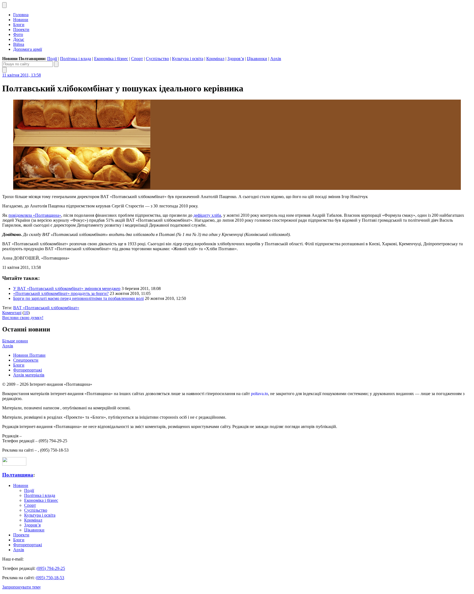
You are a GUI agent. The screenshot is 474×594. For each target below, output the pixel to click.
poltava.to (259, 393)
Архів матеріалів (28, 375)
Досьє (18, 39)
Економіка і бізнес (111, 58)
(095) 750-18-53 (50, 577)
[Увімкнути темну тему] (4, 5)
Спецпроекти (25, 360)
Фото (18, 34)
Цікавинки (257, 58)
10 (26, 312)
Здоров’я (235, 58)
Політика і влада (75, 58)
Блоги (18, 24)
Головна (21, 14)
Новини (20, 19)
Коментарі (11, 312)
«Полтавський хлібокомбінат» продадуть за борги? (61, 293)
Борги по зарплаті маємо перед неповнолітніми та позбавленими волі (78, 298)
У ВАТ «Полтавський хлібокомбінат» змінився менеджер (66, 288)
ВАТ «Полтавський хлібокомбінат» (46, 307)
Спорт (137, 58)
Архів (275, 58)
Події (52, 58)
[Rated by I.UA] (14, 464)
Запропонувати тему (21, 587)
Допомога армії (27, 49)
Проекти (21, 29)
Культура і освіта (187, 58)
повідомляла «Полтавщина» (35, 215)
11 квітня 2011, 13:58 (21, 75)
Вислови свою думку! (22, 317)
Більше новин (15, 341)
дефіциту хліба (207, 215)
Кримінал (215, 58)
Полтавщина (17, 475)
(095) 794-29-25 (50, 568)
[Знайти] (56, 64)
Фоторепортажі (27, 370)
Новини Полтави (29, 355)
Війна (18, 44)
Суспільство (157, 58)
